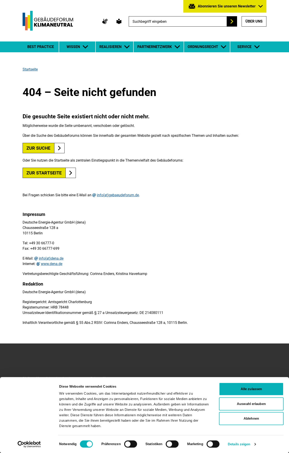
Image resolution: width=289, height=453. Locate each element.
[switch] (130, 444)
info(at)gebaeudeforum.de (118, 195)
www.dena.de (51, 264)
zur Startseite (44, 173)
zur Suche (38, 148)
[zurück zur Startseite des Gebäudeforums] (48, 21)
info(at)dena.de (51, 258)
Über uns (254, 21)
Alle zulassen (251, 389)
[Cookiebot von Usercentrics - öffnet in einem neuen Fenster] (29, 444)
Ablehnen (251, 418)
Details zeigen (239, 444)
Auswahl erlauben (251, 404)
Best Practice (40, 47)
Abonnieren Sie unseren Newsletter (227, 6)
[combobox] (183, 21)
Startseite (30, 69)
